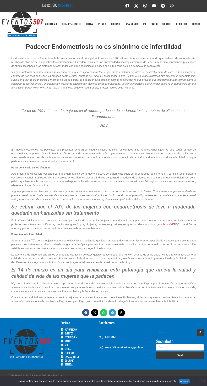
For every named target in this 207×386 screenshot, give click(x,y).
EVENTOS (102, 24)
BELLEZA (89, 24)
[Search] (200, 332)
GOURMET (115, 24)
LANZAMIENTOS (131, 24)
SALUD (155, 24)
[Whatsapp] (172, 6)
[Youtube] (154, 6)
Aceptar (184, 381)
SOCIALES (166, 24)
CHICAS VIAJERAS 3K (71, 24)
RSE (145, 24)
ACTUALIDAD (51, 24)
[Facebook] (127, 6)
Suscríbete (165, 341)
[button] (85, 312)
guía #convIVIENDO (168, 224)
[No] (202, 381)
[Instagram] (145, 6)
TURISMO (196, 24)
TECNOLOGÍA (181, 24)
